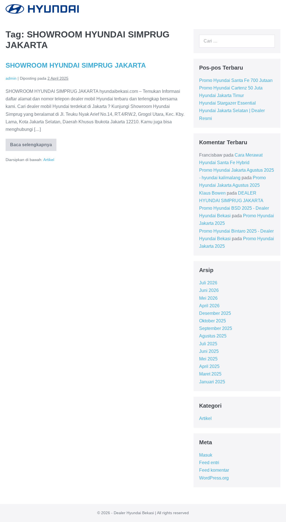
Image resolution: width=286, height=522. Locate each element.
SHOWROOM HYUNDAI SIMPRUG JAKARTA (76, 65)
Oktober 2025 (212, 320)
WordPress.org (214, 478)
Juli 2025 (208, 343)
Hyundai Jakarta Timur (221, 95)
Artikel (48, 159)
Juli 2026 (208, 282)
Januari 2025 (212, 381)
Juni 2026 (209, 290)
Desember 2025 (215, 313)
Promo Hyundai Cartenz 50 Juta (231, 88)
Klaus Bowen (212, 193)
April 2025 (209, 366)
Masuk (205, 455)
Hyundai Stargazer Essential (227, 103)
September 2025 (215, 328)
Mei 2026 (208, 298)
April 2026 (209, 305)
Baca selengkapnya (33, 146)
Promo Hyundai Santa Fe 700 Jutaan (236, 80)
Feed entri (209, 462)
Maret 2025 (210, 374)
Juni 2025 (209, 351)
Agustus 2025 (213, 336)
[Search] (267, 41)
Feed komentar (214, 470)
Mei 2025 (208, 358)
